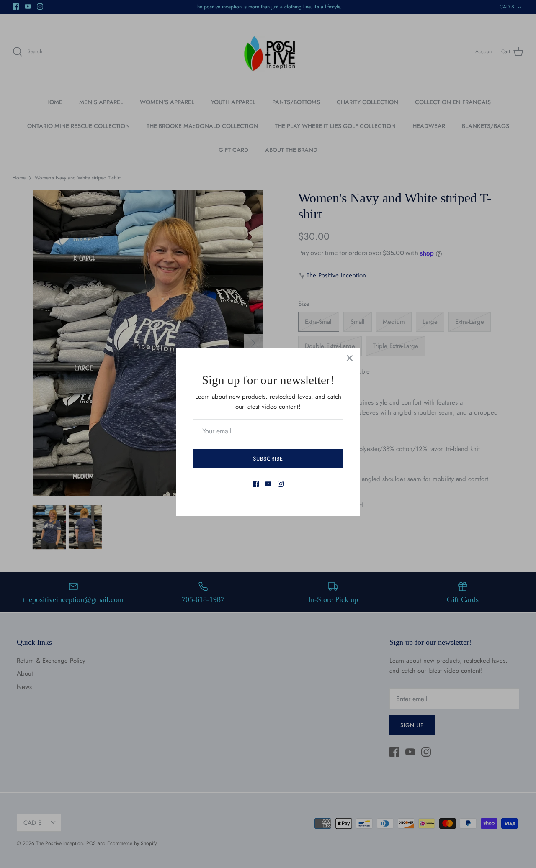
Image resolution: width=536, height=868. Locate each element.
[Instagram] (281, 484)
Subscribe (268, 459)
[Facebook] (256, 484)
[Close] (349, 358)
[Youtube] (268, 484)
